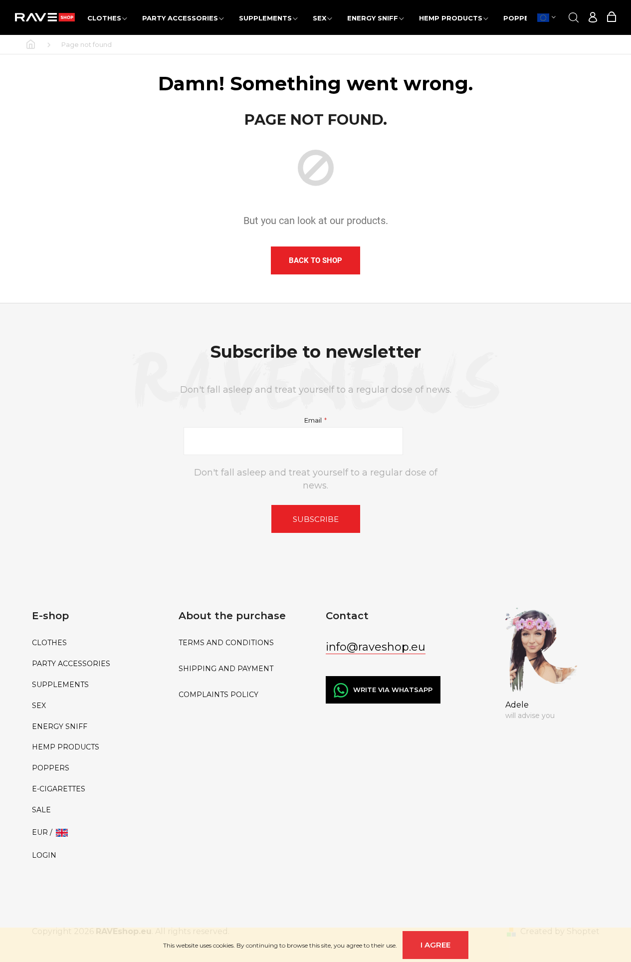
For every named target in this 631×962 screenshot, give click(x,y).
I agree (435, 945)
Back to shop (315, 260)
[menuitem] (107, 17)
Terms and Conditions (226, 643)
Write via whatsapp (392, 690)
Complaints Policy (218, 695)
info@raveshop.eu (375, 647)
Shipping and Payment (226, 669)
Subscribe (316, 519)
